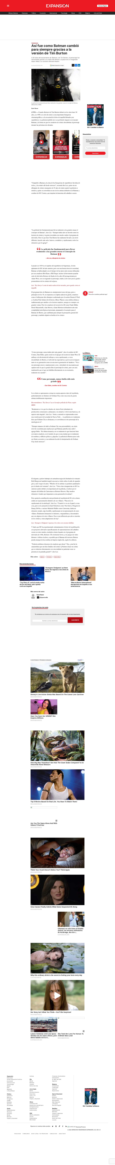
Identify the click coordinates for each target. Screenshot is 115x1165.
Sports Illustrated (57, 1094)
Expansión (10, 1076)
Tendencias (34, 43)
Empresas (25, 13)
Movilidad (33, 1119)
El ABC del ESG (56, 1079)
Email (50, 620)
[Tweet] (73, 65)
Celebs (32, 1084)
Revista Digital (102, 6)
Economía (43, 13)
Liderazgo (55, 1087)
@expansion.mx (59, 1126)
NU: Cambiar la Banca (95, 127)
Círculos (9, 1113)
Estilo (31, 1090)
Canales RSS (53, 1133)
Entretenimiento (34, 1092)
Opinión (9, 1103)
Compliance (26, 1133)
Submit (75, 620)
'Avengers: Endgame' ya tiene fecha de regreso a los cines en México (56, 569)
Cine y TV (33, 1095)
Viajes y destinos (57, 1113)
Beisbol (54, 1097)
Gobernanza (33, 1118)
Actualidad (55, 1085)
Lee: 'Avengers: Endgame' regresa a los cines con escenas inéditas (52, 523)
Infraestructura (34, 1107)
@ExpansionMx (43, 597)
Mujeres (87, 13)
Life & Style (33, 1089)
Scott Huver (40, 595)
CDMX (96, 355)
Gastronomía (56, 1110)
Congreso (10, 1098)
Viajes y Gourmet (12, 1118)
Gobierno (10, 1095)
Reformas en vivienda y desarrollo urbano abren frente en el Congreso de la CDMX (101, 360)
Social (31, 1116)
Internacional (53, 13)
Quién (8, 1108)
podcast (91, 292)
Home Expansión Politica (14, 1079)
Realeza (9, 1112)
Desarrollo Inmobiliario (36, 1105)
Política (34, 13)
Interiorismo (33, 1110)
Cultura (32, 1076)
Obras (73, 13)
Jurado (54, 1120)
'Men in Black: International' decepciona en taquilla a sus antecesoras (81, 584)
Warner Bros (57, 557)
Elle (31, 1079)
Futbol (54, 1095)
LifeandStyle (11, 1090)
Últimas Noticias (13, 13)
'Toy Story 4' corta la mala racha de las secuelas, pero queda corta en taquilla (32, 584)
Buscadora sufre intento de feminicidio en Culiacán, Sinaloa (101, 370)
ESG (80, 13)
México (96, 366)
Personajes (55, 1115)
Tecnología (64, 13)
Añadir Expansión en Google (58, 65)
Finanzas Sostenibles (58, 1076)
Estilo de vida (34, 1085)
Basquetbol (55, 1100)
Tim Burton (49, 557)
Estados (9, 1102)
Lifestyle (55, 1103)
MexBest (54, 1108)
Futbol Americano (57, 1098)
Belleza (9, 1116)
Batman (42, 557)
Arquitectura (33, 1108)
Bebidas (54, 1111)
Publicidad (17, 1133)
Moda (8, 1115)
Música (32, 1097)
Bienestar (55, 1116)
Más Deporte (56, 1102)
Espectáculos (11, 1110)
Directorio (62, 1133)
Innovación (55, 1077)
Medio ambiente (34, 1115)
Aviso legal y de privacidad (39, 1133)
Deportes (32, 1094)
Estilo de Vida (56, 1118)
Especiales (55, 1090)
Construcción (34, 1103)
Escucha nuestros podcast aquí (98, 294)
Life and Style (98, 13)
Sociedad (10, 1105)
